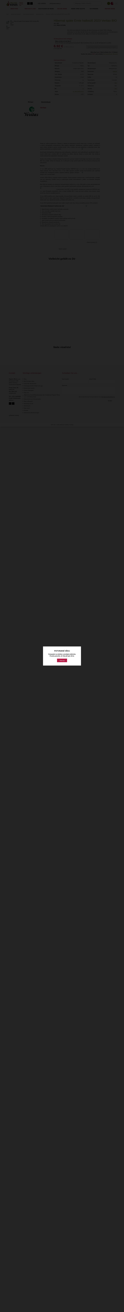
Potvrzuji (62, 660)
